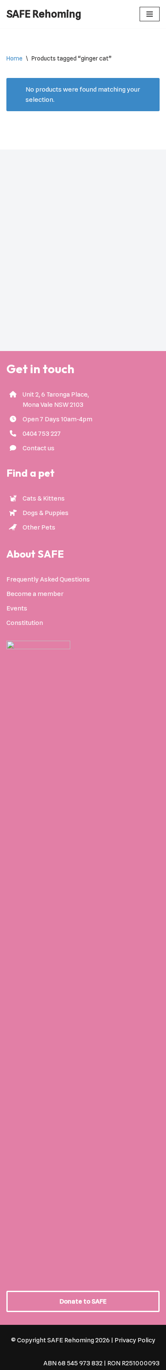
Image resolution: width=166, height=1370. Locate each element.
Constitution (24, 623)
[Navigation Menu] (150, 14)
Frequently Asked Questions (48, 579)
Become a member (34, 594)
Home (14, 58)
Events (16, 608)
